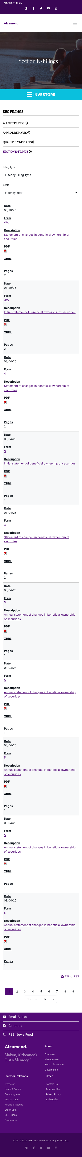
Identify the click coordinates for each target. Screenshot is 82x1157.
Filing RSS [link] (69, 976)
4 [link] (5, 373)
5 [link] (5, 602)
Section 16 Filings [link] (15, 151)
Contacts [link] (15, 1026)
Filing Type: (9, 167)
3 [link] (5, 451)
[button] (75, 23)
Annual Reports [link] (15, 132)
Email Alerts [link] (17, 1017)
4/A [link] (6, 222)
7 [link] (58, 991)
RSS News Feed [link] (20, 1034)
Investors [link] (43, 94)
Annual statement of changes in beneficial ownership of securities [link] (40, 617)
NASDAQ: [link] (13, 3)
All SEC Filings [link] (13, 123)
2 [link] (18, 991)
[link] (26, 8)
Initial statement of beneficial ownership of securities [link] (40, 312)
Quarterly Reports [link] (17, 142)
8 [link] (66, 991)
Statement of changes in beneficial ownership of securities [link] (36, 237)
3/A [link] (6, 300)
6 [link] (50, 991)
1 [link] (10, 991)
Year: (6, 185)
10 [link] (30, 999)
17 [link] (46, 999)
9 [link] (74, 991)
